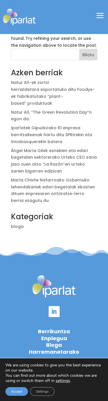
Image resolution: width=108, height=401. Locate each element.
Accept (16, 391)
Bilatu (88, 55)
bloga (17, 226)
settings (63, 380)
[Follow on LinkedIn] (54, 311)
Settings (42, 391)
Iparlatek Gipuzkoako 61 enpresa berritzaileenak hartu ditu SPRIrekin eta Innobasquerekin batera (51, 135)
